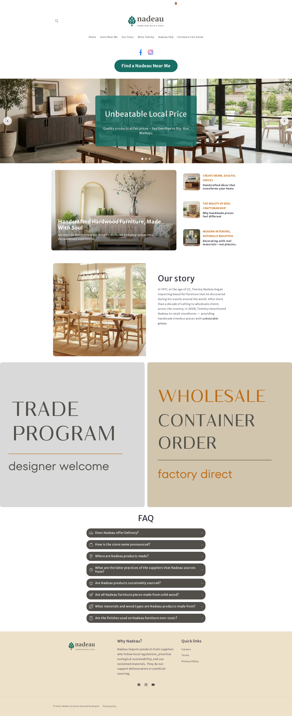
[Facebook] (140, 53)
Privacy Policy (190, 661)
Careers (186, 649)
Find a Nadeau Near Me (146, 66)
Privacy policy (109, 706)
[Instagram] (150, 53)
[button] (56, 21)
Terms (185, 655)
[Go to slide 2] (146, 159)
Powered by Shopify (89, 706)
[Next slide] (284, 121)
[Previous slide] (7, 121)
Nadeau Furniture (70, 706)
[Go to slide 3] (150, 159)
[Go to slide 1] (142, 159)
